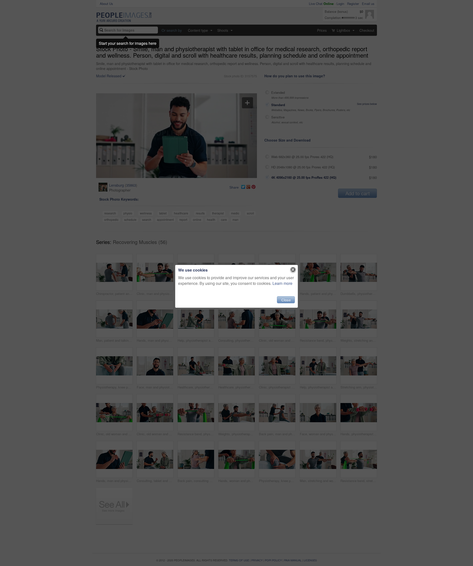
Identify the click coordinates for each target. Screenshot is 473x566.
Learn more (282, 283)
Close (286, 299)
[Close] (293, 270)
